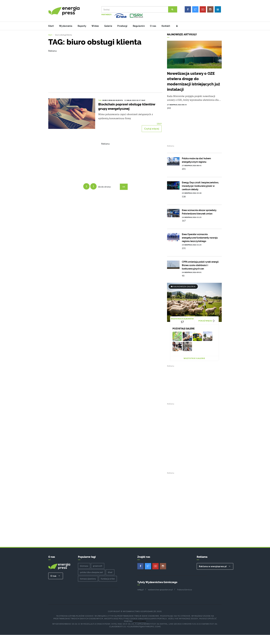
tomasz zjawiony (88, 578)
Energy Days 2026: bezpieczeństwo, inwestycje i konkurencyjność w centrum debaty (200, 186)
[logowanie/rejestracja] (176, 26)
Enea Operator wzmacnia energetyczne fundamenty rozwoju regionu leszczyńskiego (200, 237)
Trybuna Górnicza (184, 589)
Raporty (82, 26)
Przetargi (122, 26)
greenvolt (97, 565)
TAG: (100, 100)
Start (51, 26)
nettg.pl (140, 589)
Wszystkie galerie (194, 358)
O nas (153, 26)
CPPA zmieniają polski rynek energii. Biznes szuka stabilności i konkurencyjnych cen (200, 265)
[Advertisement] (105, 68)
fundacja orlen (108, 578)
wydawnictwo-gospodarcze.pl (160, 589)
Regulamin (139, 26)
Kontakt (166, 26)
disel (110, 572)
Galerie (108, 26)
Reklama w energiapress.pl (213, 566)
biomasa (84, 565)
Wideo (95, 26)
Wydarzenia (65, 26)
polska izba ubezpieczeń (91, 572)
